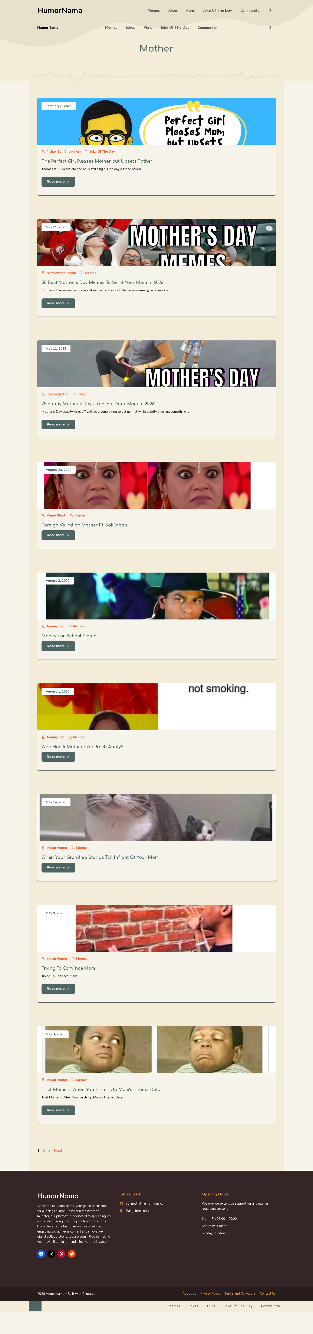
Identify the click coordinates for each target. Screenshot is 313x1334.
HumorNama (59, 10)
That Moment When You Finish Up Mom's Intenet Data (101, 1089)
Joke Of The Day (217, 10)
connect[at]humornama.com (146, 1203)
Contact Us (268, 1293)
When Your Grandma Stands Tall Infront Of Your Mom (100, 857)
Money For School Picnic (69, 636)
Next (60, 1150)
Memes (154, 10)
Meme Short (56, 515)
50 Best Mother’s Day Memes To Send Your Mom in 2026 (102, 282)
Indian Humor (56, 848)
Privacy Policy (210, 1293)
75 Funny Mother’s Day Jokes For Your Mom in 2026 (98, 403)
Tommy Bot (55, 626)
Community (249, 10)
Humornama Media (61, 273)
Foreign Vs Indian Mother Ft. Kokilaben (84, 525)
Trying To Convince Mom (68, 968)
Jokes (173, 10)
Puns (190, 10)
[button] (270, 10)
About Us (189, 1293)
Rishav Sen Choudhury (63, 151)
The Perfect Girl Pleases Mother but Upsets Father (97, 161)
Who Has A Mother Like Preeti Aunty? (82, 746)
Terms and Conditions (240, 1293)
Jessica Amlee (57, 394)
